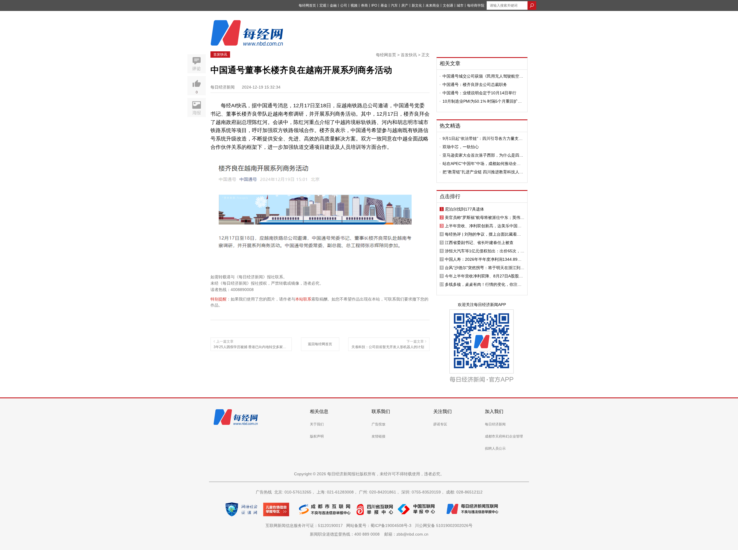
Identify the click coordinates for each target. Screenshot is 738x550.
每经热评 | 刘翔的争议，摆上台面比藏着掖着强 (483, 234)
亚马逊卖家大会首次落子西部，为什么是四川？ (481, 155)
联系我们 (381, 411)
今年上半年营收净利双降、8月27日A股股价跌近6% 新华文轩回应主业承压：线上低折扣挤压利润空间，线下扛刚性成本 (484, 276)
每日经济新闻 (495, 424)
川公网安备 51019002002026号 (443, 525)
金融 (333, 5)
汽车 (394, 5)
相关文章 (450, 63)
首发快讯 (220, 54)
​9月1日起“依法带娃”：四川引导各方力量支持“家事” (483, 138)
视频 (354, 5)
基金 (384, 5)
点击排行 (450, 196)
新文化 (417, 5)
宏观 (322, 5)
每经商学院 (475, 5)
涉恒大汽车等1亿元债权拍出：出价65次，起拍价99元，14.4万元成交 (484, 251)
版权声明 (317, 436)
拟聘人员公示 (495, 448)
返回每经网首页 (320, 344)
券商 (364, 5)
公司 (343, 5)
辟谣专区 (440, 424)
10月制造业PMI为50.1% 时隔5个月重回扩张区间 (482, 101)
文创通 (448, 5)
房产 (404, 5)
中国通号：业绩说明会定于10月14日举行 (479, 93)
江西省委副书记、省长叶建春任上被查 (479, 243)
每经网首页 (307, 5)
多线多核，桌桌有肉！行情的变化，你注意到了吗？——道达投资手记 (483, 284)
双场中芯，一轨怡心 (461, 147)
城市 (460, 5)
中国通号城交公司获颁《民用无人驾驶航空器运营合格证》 (483, 76)
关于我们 (317, 424)
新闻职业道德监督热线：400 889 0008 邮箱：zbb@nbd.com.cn (369, 534)
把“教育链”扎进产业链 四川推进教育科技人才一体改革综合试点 (483, 172)
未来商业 (432, 5)
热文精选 (450, 125)
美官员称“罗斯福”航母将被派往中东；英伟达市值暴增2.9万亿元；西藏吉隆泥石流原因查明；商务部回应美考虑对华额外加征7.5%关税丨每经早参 (484, 217)
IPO (374, 5)
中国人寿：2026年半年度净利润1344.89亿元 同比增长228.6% (483, 259)
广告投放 (378, 424)
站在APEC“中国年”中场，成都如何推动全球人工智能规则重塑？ (482, 164)
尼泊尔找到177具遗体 (464, 209)
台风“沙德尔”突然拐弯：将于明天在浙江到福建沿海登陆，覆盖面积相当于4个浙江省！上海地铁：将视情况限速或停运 (484, 268)
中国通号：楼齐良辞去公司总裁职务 (475, 84)
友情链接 (378, 436)
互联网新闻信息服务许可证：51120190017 (305, 525)
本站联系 (303, 299)
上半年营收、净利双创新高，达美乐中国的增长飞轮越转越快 (483, 226)
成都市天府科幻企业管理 (504, 436)
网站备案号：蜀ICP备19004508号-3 (380, 525)
